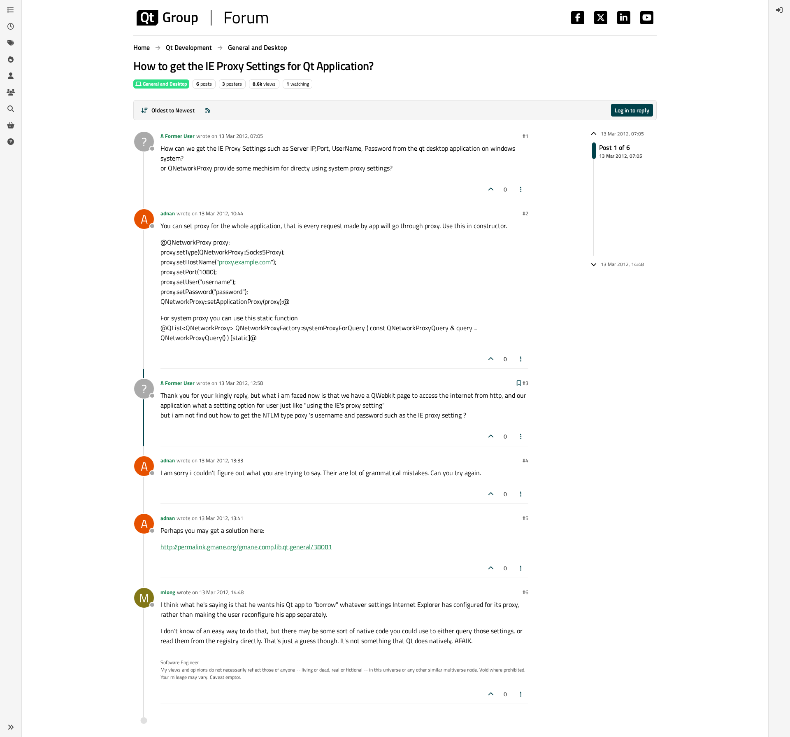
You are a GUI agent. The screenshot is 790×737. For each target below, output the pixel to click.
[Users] (10, 75)
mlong (167, 592)
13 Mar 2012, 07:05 (240, 136)
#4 (525, 460)
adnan (167, 213)
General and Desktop (164, 84)
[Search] (10, 108)
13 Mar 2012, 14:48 (221, 592)
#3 (525, 383)
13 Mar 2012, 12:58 (240, 383)
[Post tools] (521, 189)
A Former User (177, 136)
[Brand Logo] (202, 18)
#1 (525, 136)
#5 (525, 518)
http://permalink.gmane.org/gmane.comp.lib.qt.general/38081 (246, 547)
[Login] (779, 9)
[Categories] (10, 9)
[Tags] (10, 42)
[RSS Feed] (208, 110)
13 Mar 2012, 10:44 (221, 213)
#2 (525, 213)
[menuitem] (779, 9)
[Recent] (10, 26)
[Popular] (10, 59)
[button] (10, 727)
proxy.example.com (245, 262)
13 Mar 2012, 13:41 (221, 518)
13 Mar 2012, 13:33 (221, 460)
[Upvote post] (490, 189)
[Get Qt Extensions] (10, 125)
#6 (525, 592)
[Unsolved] (10, 141)
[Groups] (10, 92)
